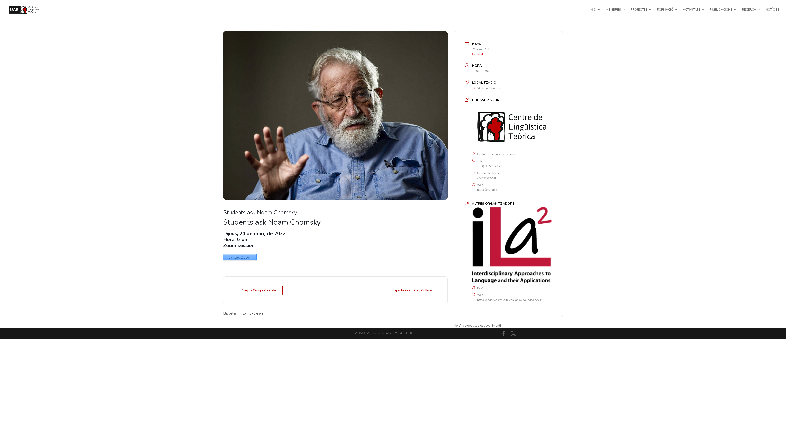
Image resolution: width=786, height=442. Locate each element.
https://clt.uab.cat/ (488, 190)
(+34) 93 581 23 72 (489, 166)
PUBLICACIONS (721, 10)
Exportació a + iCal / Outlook (412, 290)
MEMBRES (613, 10)
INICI (593, 10)
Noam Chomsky (251, 313)
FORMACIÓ (665, 10)
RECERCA (749, 10)
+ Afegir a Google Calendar (257, 290)
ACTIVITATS (691, 10)
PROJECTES (639, 10)
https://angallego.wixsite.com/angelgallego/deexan (510, 300)
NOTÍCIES (772, 10)
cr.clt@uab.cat (486, 178)
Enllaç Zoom (240, 257)
